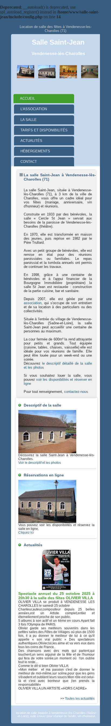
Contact (28, 162)
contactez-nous (76, 392)
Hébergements (35, 151)
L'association (33, 109)
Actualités (31, 141)
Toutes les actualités (80, 698)
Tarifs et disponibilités (44, 130)
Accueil (27, 98)
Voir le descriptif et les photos (39, 463)
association (32, 303)
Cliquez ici (26, 532)
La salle (28, 120)
